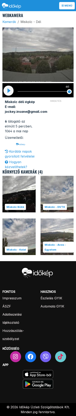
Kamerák (9, 22)
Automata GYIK (52, 306)
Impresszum (11, 298)
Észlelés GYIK (51, 298)
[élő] (69, 91)
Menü (68, 5)
